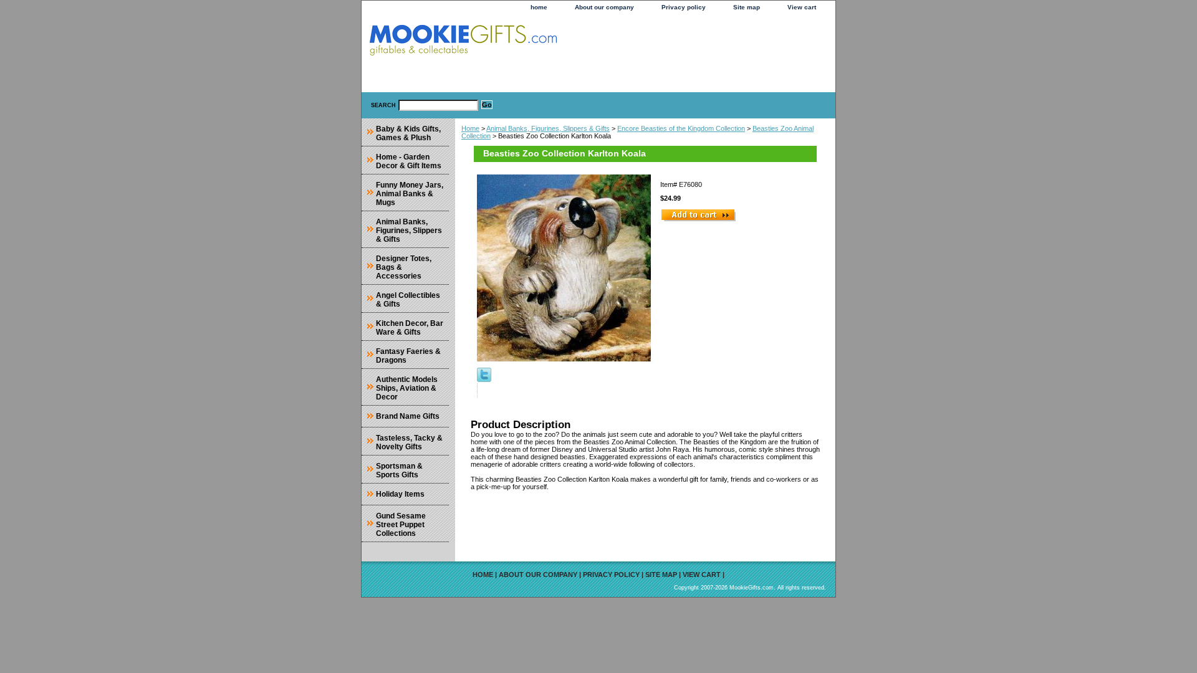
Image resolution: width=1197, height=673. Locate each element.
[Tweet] (484, 379)
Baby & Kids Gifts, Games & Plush (408, 133)
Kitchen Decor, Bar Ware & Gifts (409, 327)
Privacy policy (683, 7)
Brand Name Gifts (408, 416)
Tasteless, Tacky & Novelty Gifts (409, 442)
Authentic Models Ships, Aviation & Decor (407, 388)
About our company (604, 7)
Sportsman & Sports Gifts (399, 470)
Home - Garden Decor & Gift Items (408, 161)
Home (470, 128)
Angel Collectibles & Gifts (408, 299)
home (539, 7)
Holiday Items (400, 494)
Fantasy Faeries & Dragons (408, 356)
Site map (746, 7)
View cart (801, 7)
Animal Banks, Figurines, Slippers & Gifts (548, 128)
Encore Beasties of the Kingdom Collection (681, 128)
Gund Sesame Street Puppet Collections (401, 525)
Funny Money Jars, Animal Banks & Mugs (409, 194)
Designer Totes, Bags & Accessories (403, 267)
